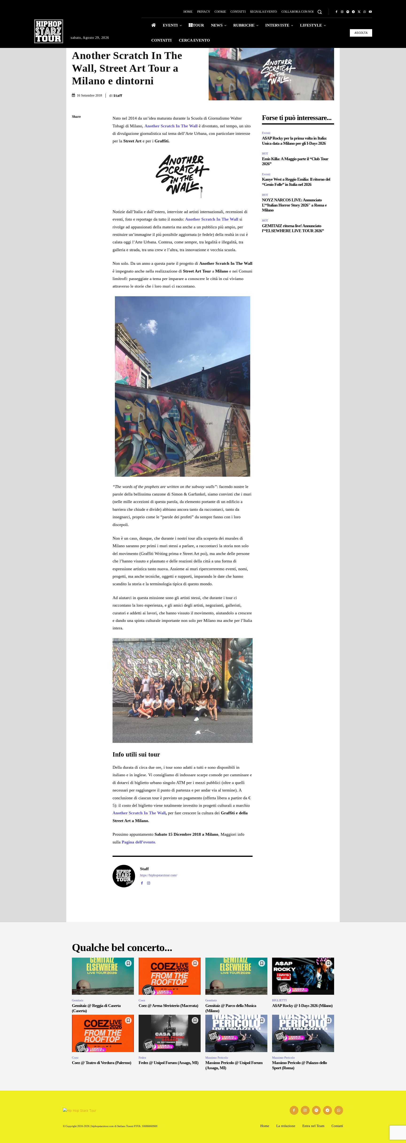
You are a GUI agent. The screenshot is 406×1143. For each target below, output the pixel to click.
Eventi (266, 133)
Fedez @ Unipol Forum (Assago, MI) (168, 1062)
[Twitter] (359, 12)
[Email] (76, 172)
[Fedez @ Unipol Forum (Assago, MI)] (170, 1033)
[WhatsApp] (364, 12)
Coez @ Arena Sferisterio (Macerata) (168, 1005)
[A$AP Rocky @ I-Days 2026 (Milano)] (303, 976)
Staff (117, 96)
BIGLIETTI (279, 1000)
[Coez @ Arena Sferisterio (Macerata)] (170, 976)
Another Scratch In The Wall (139, 813)
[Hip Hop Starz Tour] (49, 31)
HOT (265, 153)
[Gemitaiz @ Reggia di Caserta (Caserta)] (103, 976)
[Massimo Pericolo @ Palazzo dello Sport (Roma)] (303, 1033)
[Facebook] (336, 12)
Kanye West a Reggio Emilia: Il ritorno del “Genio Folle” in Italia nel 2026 (296, 182)
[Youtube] (370, 12)
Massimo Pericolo (216, 1057)
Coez (142, 1000)
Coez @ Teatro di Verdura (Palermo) (101, 1062)
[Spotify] (348, 12)
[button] (319, 11)
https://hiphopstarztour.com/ (158, 875)
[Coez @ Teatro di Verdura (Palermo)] (103, 1033)
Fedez (142, 1057)
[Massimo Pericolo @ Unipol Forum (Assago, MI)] (236, 1033)
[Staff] (124, 876)
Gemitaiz (77, 1000)
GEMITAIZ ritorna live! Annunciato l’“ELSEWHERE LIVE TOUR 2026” (293, 228)
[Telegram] (353, 12)
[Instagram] (342, 12)
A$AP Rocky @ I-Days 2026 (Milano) (302, 1005)
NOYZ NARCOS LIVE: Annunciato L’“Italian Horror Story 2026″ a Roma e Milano (294, 205)
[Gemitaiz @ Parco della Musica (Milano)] (236, 976)
